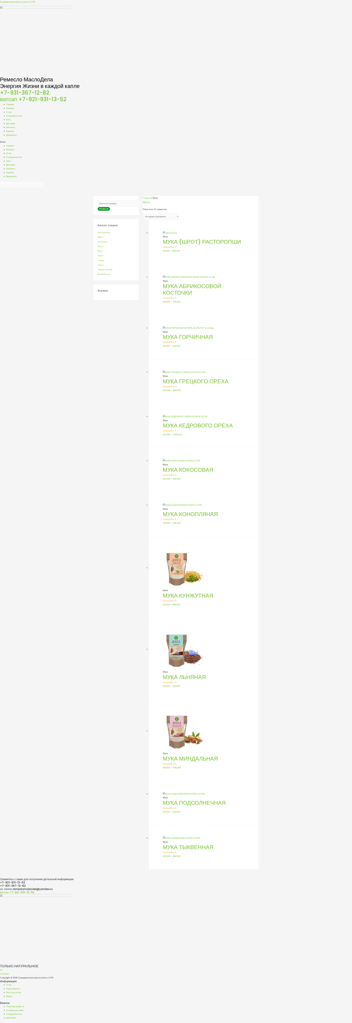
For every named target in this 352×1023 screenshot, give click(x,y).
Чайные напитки (105, 269)
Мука (100, 251)
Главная (10, 104)
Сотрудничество (14, 115)
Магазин (10, 108)
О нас (9, 112)
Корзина (10, 131)
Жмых (100, 237)
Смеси (100, 265)
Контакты (10, 127)
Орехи (100, 255)
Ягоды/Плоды (104, 274)
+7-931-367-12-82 (24, 92)
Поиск (103, 209)
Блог (8, 119)
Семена (101, 260)
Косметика (102, 242)
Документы (11, 135)
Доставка (10, 123)
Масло (100, 246)
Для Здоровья (104, 232)
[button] (176, 142)
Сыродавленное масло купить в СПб (17, 1)
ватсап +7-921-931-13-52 (33, 99)
